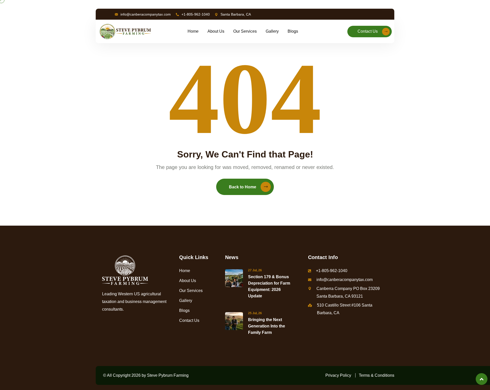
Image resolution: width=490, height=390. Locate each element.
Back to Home (242, 187)
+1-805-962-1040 (195, 14)
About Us (215, 31)
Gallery (272, 31)
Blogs (293, 31)
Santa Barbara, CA (235, 14)
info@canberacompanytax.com (145, 14)
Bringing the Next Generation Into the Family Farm (266, 326)
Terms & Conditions (376, 375)
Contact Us (368, 31)
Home (193, 31)
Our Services (245, 31)
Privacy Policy (338, 375)
